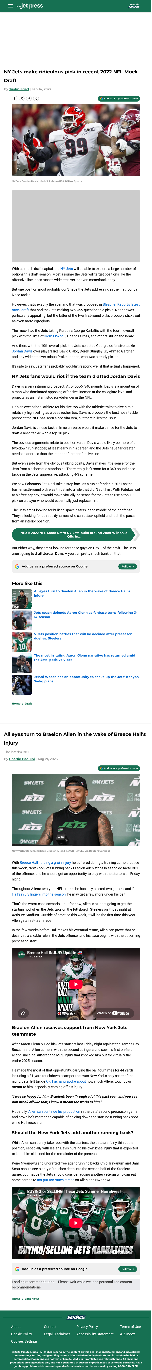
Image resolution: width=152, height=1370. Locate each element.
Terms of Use (130, 1327)
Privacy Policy (87, 1327)
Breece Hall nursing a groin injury (45, 862)
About (16, 1327)
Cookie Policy (21, 1334)
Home (16, 703)
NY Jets (66, 269)
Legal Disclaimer (57, 1334)
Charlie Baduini (22, 759)
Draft (28, 703)
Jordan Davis (22, 351)
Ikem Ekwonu (55, 336)
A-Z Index (127, 1334)
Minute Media (29, 1351)
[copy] (36, 98)
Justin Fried (19, 89)
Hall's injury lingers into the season (39, 894)
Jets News (32, 1299)
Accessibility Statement (95, 1334)
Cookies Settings (24, 1341)
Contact (50, 1327)
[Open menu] (10, 6)
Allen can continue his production (54, 1111)
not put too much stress (55, 1180)
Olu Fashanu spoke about (66, 1081)
